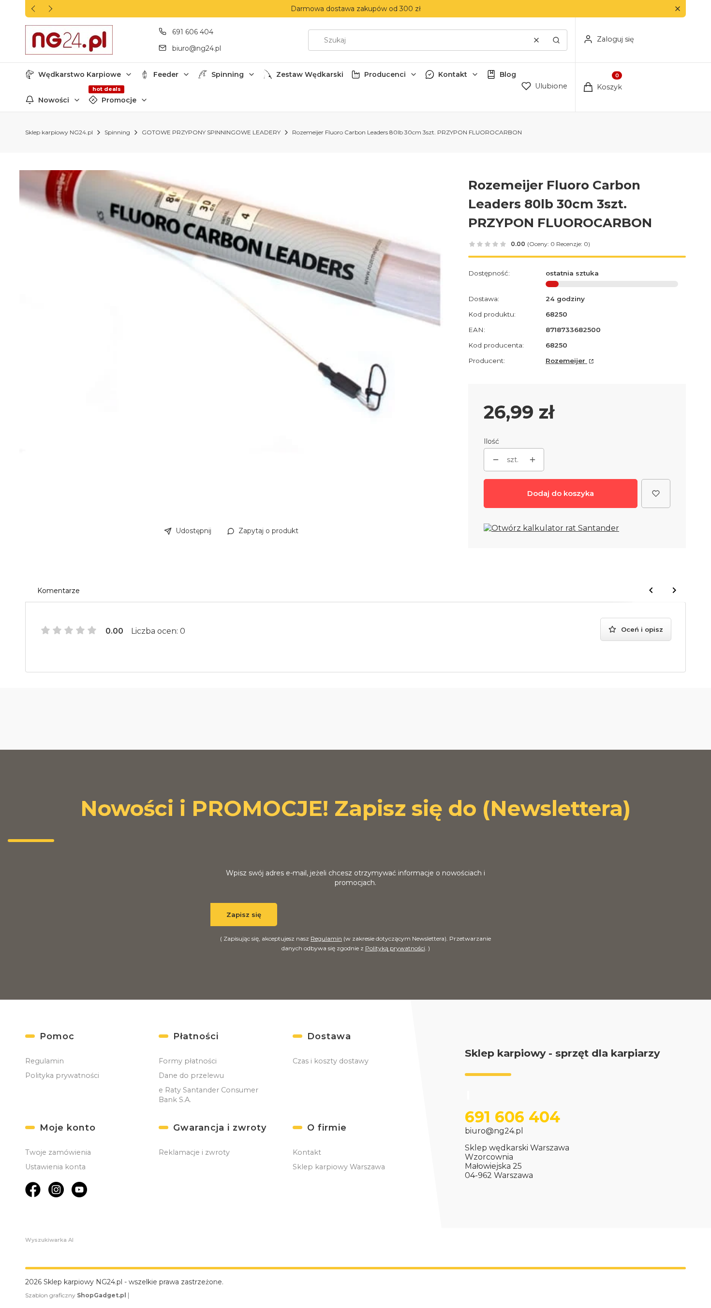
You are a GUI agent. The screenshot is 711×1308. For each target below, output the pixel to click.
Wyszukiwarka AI (49, 1239)
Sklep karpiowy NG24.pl (59, 132)
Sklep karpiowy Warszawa (339, 1167)
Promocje (119, 100)
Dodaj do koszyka (560, 493)
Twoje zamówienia (58, 1152)
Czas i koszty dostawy (331, 1061)
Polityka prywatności (62, 1075)
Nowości (53, 100)
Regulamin (326, 938)
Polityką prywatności (395, 948)
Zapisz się (243, 914)
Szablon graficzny (75, 1295)
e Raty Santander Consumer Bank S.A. (208, 1095)
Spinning (227, 74)
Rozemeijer (566, 360)
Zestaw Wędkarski (309, 74)
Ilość (491, 441)
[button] (677, 8)
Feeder (165, 74)
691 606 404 (192, 32)
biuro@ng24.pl (196, 48)
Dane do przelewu (191, 1075)
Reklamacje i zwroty (194, 1152)
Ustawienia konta (55, 1167)
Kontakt (452, 74)
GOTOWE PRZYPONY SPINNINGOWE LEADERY (211, 132)
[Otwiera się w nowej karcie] (33, 1189)
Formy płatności (188, 1061)
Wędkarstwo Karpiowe (79, 74)
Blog (508, 74)
